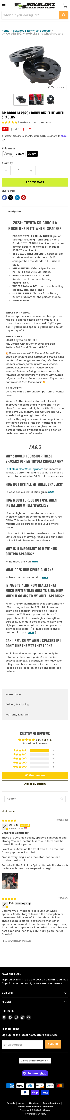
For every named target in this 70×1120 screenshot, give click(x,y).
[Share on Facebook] (4, 197)
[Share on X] (10, 197)
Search (11, 1103)
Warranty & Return (17, 714)
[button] (21, 100)
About (21, 1103)
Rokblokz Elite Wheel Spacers (32, 30)
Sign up (53, 1044)
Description (13, 211)
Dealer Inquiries (51, 1103)
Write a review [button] (35, 775)
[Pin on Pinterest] (23, 197)
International (13, 694)
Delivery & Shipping (17, 704)
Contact (34, 1103)
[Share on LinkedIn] (17, 197)
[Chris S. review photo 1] (10, 881)
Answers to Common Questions (35, 1106)
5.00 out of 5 (44, 740)
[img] (9, 820)
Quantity (7, 163)
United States (33, 1060)
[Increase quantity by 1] (31, 170)
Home (5, 30)
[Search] (63, 15)
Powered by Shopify (35, 1113)
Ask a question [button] (35, 784)
